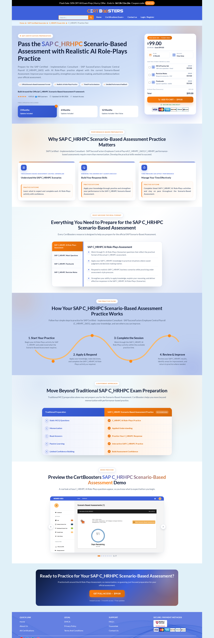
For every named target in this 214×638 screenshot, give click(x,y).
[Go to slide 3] (103, 555)
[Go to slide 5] (107, 555)
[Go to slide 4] (105, 555)
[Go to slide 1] (99, 555)
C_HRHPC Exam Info (57, 23)
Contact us (132, 17)
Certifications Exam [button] (114, 17)
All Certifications (27, 630)
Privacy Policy (70, 626)
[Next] (163, 526)
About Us (24, 626)
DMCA (67, 621)
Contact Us (114, 630)
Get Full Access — (107, 593)
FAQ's (111, 621)
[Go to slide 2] (101, 555)
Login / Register (147, 17)
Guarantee (113, 626)
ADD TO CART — (172, 99)
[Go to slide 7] (110, 555)
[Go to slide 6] (109, 555)
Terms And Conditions (73, 630)
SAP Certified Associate (37, 23)
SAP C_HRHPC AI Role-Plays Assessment (65, 246)
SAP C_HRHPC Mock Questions (66, 255)
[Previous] (50, 526)
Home (99, 17)
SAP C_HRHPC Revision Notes (65, 272)
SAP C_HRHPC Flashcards (64, 264)
